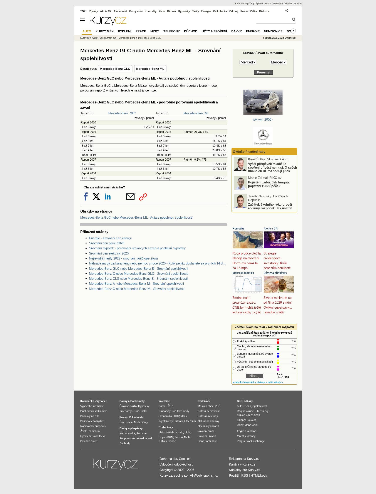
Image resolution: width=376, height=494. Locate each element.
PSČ (217, 406)
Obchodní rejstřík (243, 3)
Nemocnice (273, 31)
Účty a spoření (214, 31)
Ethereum (190, 421)
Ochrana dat (168, 459)
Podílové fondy (180, 411)
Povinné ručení (89, 441)
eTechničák (253, 415)
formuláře (211, 441)
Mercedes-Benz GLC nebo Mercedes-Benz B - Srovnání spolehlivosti (138, 268)
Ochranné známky (208, 421)
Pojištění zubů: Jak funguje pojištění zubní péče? (268, 184)
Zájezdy (258, 3)
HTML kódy (259, 475)
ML (207, 113)
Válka (253, 11)
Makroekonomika (243, 272)
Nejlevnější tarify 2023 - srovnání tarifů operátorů (123, 258)
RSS (244, 475)
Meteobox (278, 3)
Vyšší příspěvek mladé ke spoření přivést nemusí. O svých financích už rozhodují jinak (272, 167)
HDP (176, 416)
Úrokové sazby (128, 406)
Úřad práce (126, 422)
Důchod (190, 31)
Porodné (141, 433)
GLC (133, 113)
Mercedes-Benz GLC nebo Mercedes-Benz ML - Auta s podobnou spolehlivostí (136, 217)
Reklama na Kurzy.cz (244, 459)
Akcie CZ (105, 11)
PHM (170, 437)
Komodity (239, 228)
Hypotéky (184, 11)
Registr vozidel (246, 411)
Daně (201, 441)
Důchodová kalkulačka (93, 411)
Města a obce (206, 406)
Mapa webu (251, 425)
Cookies (185, 459)
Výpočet (101, 401)
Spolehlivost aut (107, 38)
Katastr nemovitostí (209, 411)
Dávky (236, 31)
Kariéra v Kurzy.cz (242, 464)
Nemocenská (127, 433)
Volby (240, 425)
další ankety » (275, 382)
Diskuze (264, 11)
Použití (234, 475)
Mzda (137, 422)
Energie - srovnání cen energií (110, 238)
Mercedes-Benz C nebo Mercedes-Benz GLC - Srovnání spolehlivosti (138, 273)
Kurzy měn (136, 11)
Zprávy (93, 11)
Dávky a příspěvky (275, 272)
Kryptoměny (166, 421)
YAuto (268, 3)
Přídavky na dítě (89, 416)
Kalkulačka (220, 11)
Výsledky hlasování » (244, 382)
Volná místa (136, 417)
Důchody (124, 443)
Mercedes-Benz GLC (115, 68)
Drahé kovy (166, 427)
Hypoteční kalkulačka (93, 436)
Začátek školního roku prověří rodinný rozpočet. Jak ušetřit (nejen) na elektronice (270, 208)
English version (246, 431)
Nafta (187, 437)
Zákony (233, 11)
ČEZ (170, 406)
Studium (298, 3)
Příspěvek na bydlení (92, 421)
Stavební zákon (207, 436)
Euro (136, 411)
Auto (94, 38)
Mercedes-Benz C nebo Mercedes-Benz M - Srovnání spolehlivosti (136, 289)
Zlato (162, 11)
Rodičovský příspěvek (93, 426)
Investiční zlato (174, 432)
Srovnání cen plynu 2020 (106, 243)
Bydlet (288, 3)
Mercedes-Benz (118, 113)
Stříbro (188, 432)
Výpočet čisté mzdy (91, 406)
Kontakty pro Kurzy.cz (244, 470)
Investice (164, 401)
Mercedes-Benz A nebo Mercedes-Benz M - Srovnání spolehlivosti (136, 283)
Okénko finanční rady (249, 151)
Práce (244, 11)
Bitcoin (171, 11)
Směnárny (125, 411)
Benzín (179, 437)
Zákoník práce (206, 431)
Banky (123, 401)
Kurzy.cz (85, 38)
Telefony (171, 31)
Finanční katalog (247, 420)
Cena (248, 406)
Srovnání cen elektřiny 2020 (109, 253)
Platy (145, 422)
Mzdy (154, 31)
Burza (162, 406)
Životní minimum (90, 431)
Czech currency (246, 436)
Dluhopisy (164, 411)
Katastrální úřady (208, 416)
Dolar (144, 411)
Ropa (162, 437)
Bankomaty (137, 401)
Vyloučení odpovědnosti (176, 464)
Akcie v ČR (271, 228)
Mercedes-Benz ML (150, 68)
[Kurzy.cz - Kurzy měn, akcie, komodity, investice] (108, 24)
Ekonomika (165, 416)
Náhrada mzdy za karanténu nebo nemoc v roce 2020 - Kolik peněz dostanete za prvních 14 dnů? (158, 263)
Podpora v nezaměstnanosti (136, 438)
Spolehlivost (259, 406)
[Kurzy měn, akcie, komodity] (116, 466)
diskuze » (262, 382)
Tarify (195, 11)
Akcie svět (120, 11)
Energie (206, 11)
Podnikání (204, 401)
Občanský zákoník (208, 426)
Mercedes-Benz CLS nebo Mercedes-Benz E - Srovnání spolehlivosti (138, 278)
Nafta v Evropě (167, 441)
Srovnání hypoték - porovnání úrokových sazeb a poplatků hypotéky (137, 248)
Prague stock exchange (251, 441)
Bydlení (124, 31)
